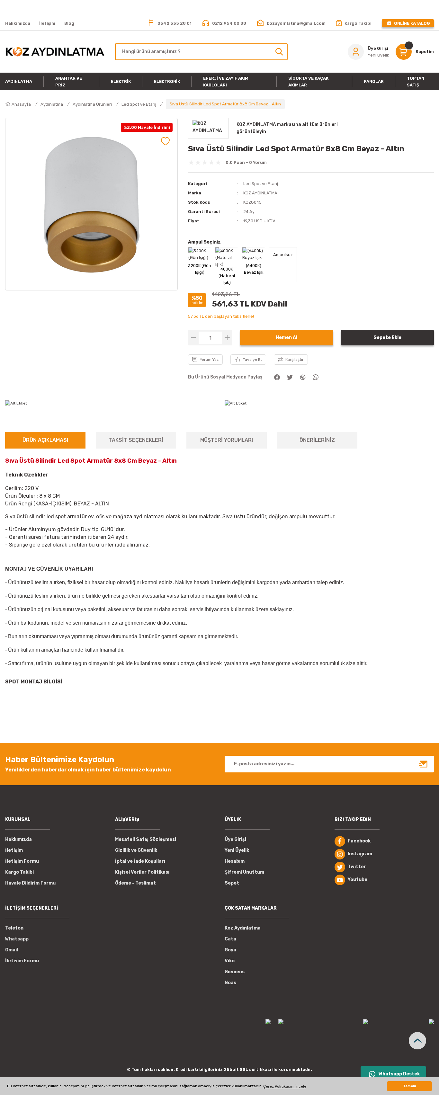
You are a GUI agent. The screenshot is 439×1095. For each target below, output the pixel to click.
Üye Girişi (235, 839)
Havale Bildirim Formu (30, 883)
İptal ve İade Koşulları (140, 861)
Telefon (14, 928)
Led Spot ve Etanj (260, 183)
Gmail (11, 950)
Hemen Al (286, 337)
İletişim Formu (22, 861)
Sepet (232, 883)
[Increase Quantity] (227, 337)
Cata (230, 939)
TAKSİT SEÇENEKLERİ (136, 440)
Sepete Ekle (387, 337)
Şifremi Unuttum (244, 872)
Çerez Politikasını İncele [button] (284, 1086)
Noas (230, 982)
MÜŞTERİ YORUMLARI (226, 440)
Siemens (235, 972)
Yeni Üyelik (237, 850)
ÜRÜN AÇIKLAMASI (45, 440)
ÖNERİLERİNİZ (317, 440)
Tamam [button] (409, 1086)
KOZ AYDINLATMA (260, 193)
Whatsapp (17, 939)
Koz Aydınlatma (243, 928)
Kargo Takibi (19, 872)
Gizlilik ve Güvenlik (136, 850)
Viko (230, 961)
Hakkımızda (18, 839)
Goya (230, 950)
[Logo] (55, 52)
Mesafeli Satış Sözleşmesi (145, 839)
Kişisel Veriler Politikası (142, 872)
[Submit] (423, 764)
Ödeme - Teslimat (135, 883)
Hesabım (235, 861)
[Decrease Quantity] (193, 337)
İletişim (14, 850)
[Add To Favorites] (165, 141)
